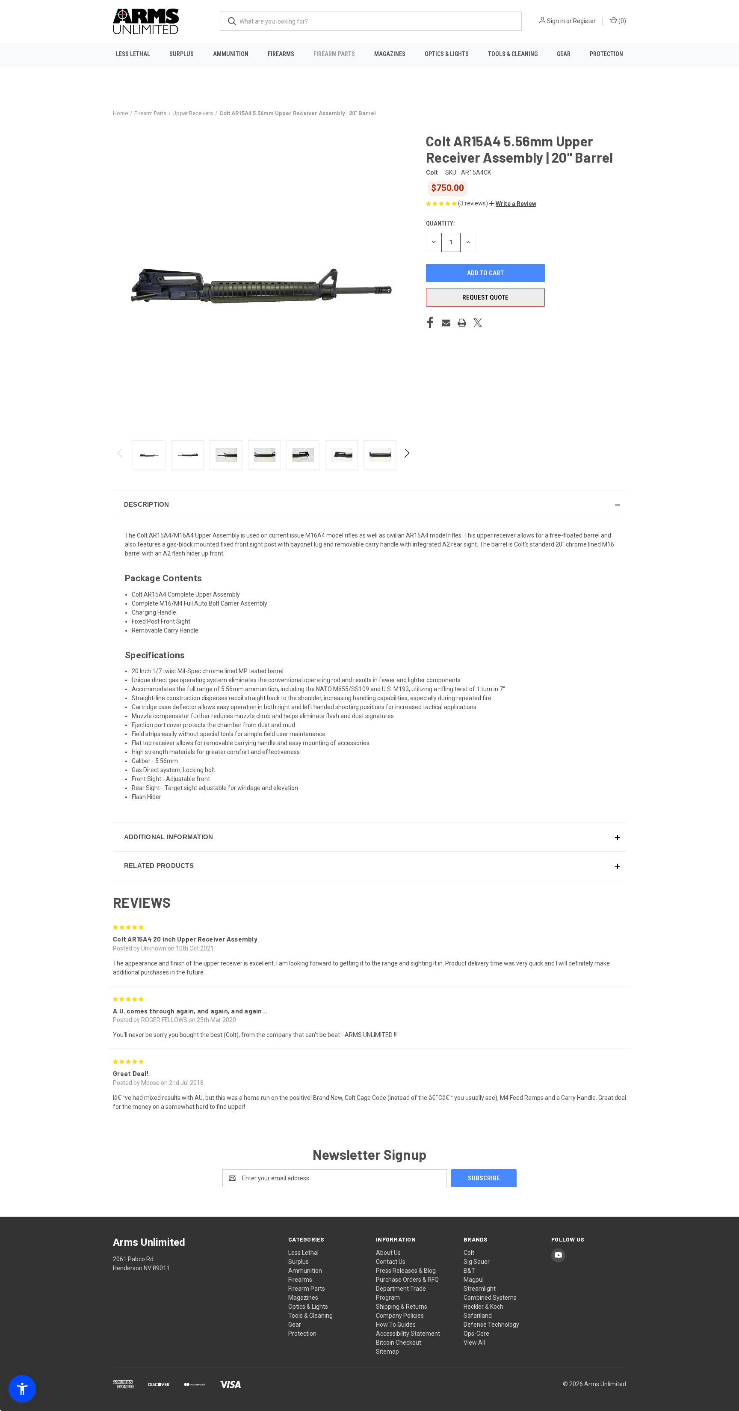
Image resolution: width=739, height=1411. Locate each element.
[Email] (446, 323)
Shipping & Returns (401, 1306)
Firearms (281, 53)
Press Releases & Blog (406, 1270)
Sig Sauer (477, 1261)
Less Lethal (133, 53)
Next (406, 455)
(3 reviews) (473, 203)
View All (474, 1342)
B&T (469, 1270)
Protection (606, 53)
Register (584, 21)
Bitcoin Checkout (398, 1342)
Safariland (478, 1315)
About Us (388, 1252)
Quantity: (440, 223)
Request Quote (485, 297)
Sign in (556, 21)
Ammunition (230, 53)
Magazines (389, 53)
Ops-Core (476, 1333)
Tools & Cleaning (513, 53)
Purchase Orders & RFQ (407, 1279)
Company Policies (400, 1315)
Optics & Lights (447, 53)
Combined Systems (490, 1297)
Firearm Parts (334, 53)
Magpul (474, 1279)
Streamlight (480, 1288)
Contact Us (390, 1261)
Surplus (181, 53)
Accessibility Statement (408, 1333)
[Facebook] (430, 323)
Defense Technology (491, 1324)
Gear (564, 53)
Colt (469, 1252)
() (621, 21)
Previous (120, 455)
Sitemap (387, 1351)
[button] (512, 203)
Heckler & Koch (483, 1306)
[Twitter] (477, 323)
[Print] (462, 323)
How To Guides (396, 1324)
